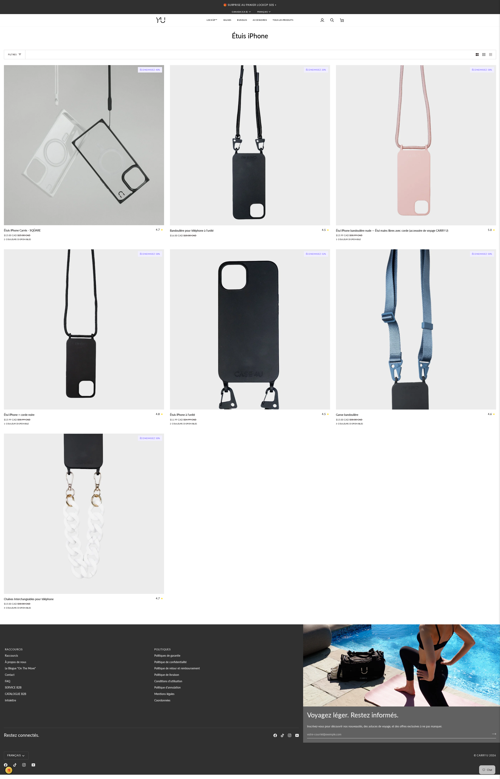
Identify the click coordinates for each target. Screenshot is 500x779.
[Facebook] (275, 735)
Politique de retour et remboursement (177, 668)
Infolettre (10, 700)
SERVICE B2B (13, 687)
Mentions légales (164, 694)
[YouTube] (297, 735)
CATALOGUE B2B (15, 694)
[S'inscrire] (493, 734)
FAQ (7, 681)
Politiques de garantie (167, 655)
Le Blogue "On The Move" (20, 668)
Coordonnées (162, 700)
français (262, 12)
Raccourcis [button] (14, 649)
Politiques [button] (162, 649)
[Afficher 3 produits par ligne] (483, 54)
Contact (9, 674)
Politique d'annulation (167, 687)
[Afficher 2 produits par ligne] (477, 54)
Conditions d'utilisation (168, 681)
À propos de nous (15, 662)
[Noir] (6, 240)
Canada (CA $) (240, 12)
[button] (227, 20)
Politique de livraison (166, 674)
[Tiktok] (282, 735)
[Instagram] (289, 735)
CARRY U (482, 755)
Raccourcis (11, 655)
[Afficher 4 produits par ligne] (491, 54)
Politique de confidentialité (170, 662)
